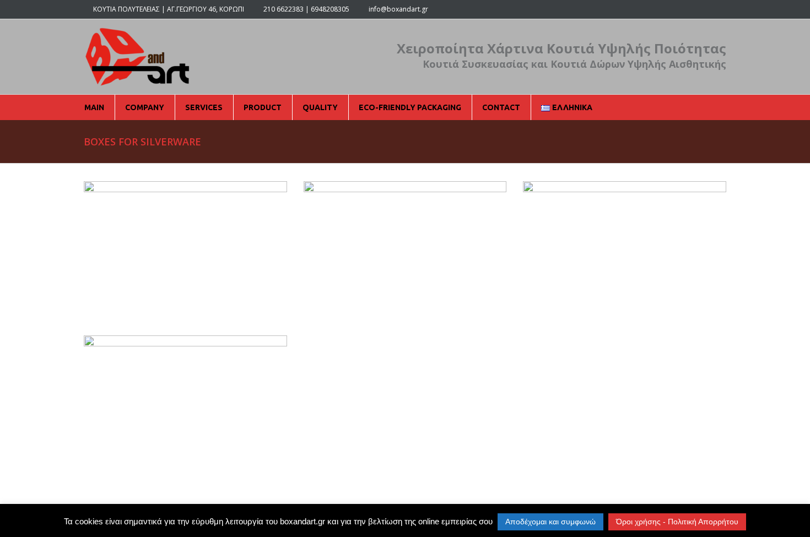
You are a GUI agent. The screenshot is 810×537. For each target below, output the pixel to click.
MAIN (94, 107)
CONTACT (501, 107)
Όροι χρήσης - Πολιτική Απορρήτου (677, 521)
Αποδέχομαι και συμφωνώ (550, 521)
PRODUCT (263, 107)
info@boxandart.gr (398, 9)
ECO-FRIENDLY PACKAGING (410, 107)
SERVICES (204, 107)
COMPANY (144, 107)
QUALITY (320, 107)
